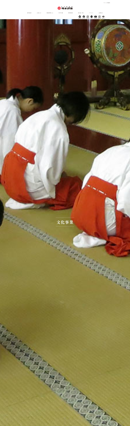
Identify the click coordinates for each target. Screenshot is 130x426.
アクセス (91, 13)
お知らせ (39, 13)
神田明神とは (50, 13)
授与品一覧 (80, 13)
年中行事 (60, 13)
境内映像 (70, 13)
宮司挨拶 (29, 13)
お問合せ (101, 13)
